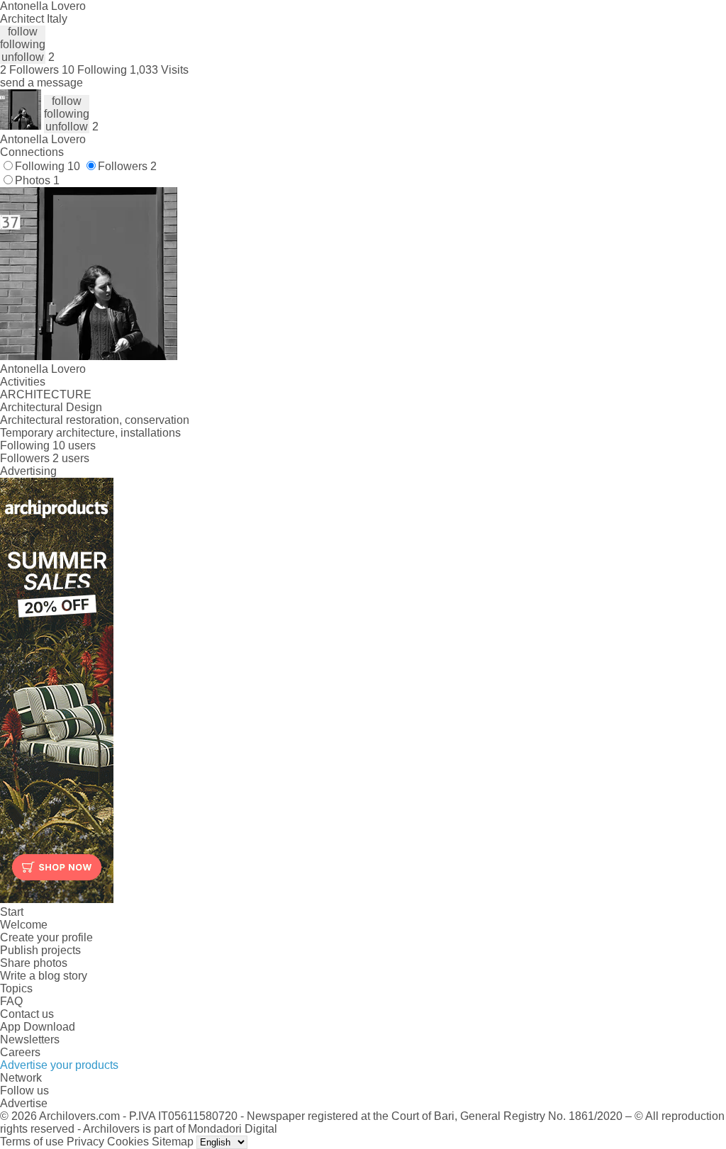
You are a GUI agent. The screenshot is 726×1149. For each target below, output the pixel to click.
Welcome (24, 925)
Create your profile (46, 937)
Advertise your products (59, 1065)
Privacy (85, 1142)
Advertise (24, 1103)
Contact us (27, 1014)
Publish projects (40, 950)
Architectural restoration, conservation (94, 420)
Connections (32, 152)
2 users (70, 458)
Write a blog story (43, 976)
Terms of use (32, 1142)
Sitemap (173, 1142)
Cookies (128, 1142)
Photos (37, 180)
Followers (127, 166)
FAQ (11, 1001)
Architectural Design (51, 407)
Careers (20, 1052)
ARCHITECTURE (45, 394)
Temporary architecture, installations (90, 433)
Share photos (33, 963)
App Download (37, 1027)
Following (47, 166)
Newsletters (30, 1039)
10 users (74, 445)
